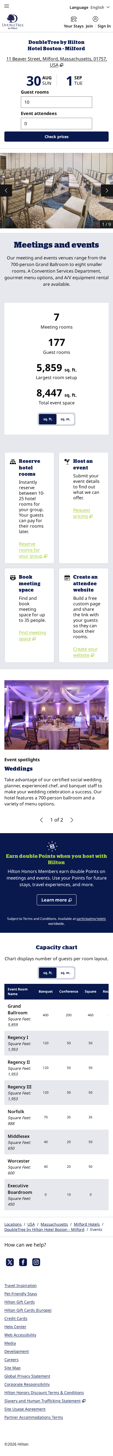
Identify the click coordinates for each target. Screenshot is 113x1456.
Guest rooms (35, 92)
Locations (13, 1224)
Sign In (104, 26)
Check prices (71, 136)
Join (89, 26)
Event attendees (39, 113)
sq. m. (65, 419)
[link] (34, 550)
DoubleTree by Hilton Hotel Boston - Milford (44, 1229)
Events (96, 1229)
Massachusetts (54, 1224)
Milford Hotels (87, 1224)
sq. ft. (47, 419)
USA (31, 1224)
